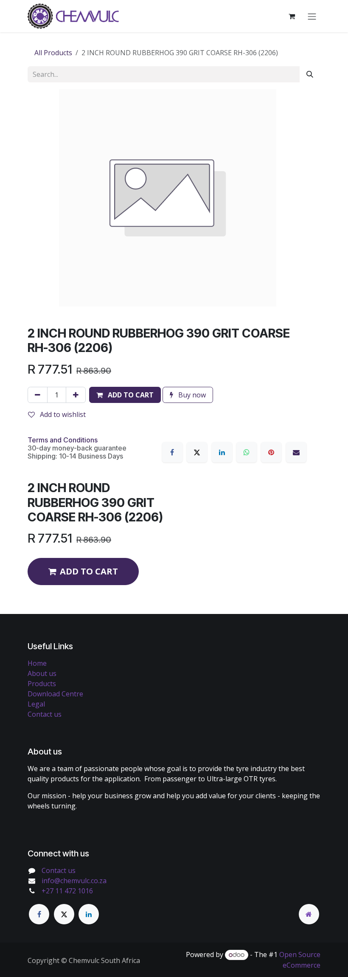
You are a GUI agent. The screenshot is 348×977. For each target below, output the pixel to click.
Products (42, 683)
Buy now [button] (191, 395)
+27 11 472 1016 (67, 890)
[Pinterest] (271, 452)
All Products (53, 52)
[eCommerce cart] (291, 16)
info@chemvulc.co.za (74, 880)
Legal (36, 704)
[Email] (296, 452)
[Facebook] (172, 452)
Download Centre (55, 693)
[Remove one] (38, 395)
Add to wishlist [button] (62, 414)
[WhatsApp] (246, 452)
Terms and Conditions (63, 440)
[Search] (309, 74)
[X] (197, 452)
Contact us (45, 714)
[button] (125, 395)
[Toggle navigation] (311, 16)
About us (42, 673)
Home (37, 663)
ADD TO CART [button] (89, 571)
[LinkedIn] (222, 452)
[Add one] (76, 395)
